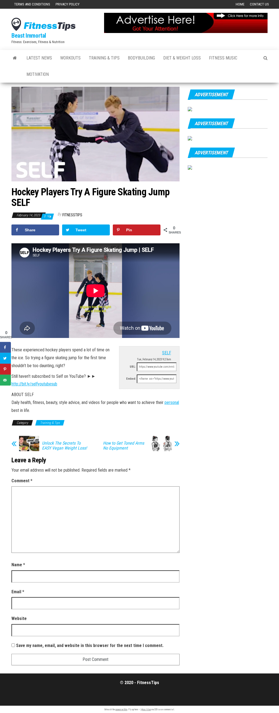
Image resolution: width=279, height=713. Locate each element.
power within (121, 709)
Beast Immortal (28, 35)
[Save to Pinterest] (5, 369)
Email (17, 591)
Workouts (70, 58)
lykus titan (146, 709)
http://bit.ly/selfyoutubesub (34, 384)
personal (172, 402)
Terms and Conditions (32, 4)
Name (18, 564)
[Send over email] (5, 380)
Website (19, 618)
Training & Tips (104, 58)
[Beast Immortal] (14, 58)
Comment (21, 480)
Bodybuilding (141, 58)
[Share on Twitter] (5, 358)
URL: (133, 367)
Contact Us (259, 4)
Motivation (37, 74)
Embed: (131, 379)
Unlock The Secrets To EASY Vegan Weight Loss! (64, 446)
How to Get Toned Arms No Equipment (123, 446)
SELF (166, 352)
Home (240, 4)
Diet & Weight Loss (182, 58)
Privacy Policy (68, 4)
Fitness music (223, 58)
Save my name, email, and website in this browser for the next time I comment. (89, 645)
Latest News (39, 58)
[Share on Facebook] (5, 347)
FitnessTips (72, 215)
